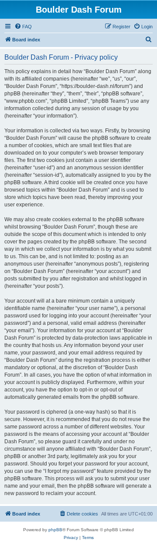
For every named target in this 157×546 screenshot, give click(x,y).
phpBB (55, 529)
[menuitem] (23, 26)
